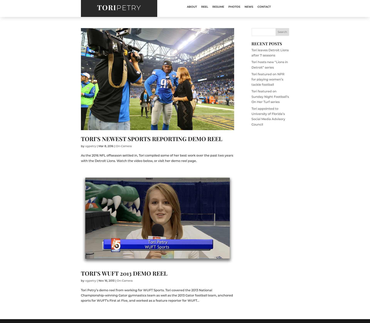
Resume (218, 6)
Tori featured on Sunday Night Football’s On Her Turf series (270, 97)
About (192, 6)
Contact (264, 6)
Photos (234, 6)
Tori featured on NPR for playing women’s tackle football (267, 79)
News (249, 6)
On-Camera (124, 146)
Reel (204, 6)
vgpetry (90, 146)
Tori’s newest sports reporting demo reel (151, 139)
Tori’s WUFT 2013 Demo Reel (124, 273)
